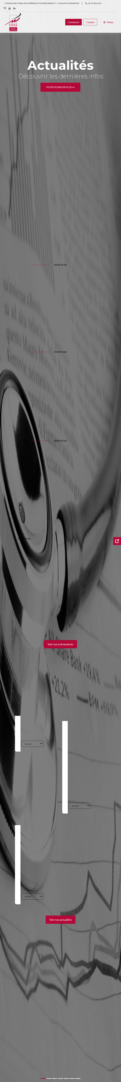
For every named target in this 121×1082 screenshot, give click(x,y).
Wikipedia (5, 8)
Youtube (10, 8)
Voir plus (60, 265)
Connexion (73, 22)
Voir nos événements (60, 644)
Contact (90, 22)
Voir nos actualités (60, 919)
